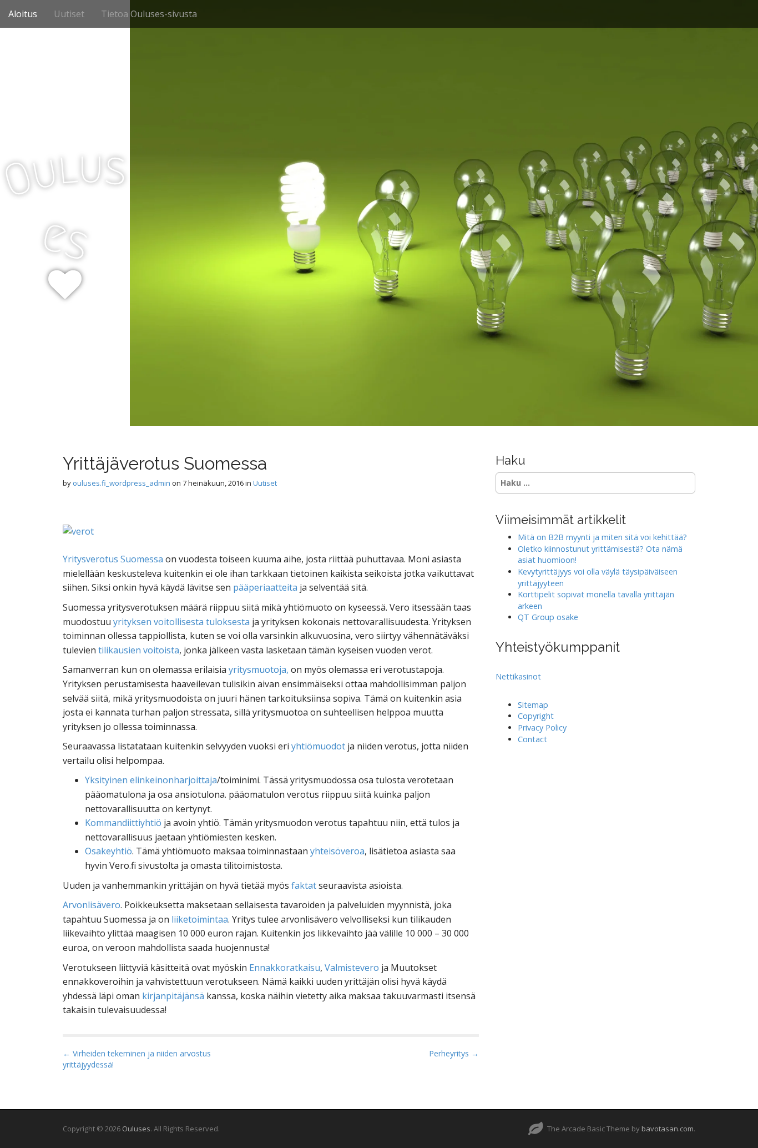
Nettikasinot (518, 676)
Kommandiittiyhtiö (124, 823)
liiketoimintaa (199, 919)
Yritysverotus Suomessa (113, 559)
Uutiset (69, 14)
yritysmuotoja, (257, 669)
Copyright (536, 716)
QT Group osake (548, 617)
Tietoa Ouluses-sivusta (149, 14)
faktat (305, 885)
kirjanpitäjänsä (174, 996)
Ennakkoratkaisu (284, 967)
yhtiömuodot (319, 746)
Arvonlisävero (91, 905)
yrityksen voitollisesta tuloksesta (181, 622)
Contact (532, 739)
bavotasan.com (667, 1129)
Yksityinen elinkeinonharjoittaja (151, 780)
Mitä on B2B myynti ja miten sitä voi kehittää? (602, 537)
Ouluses (136, 1129)
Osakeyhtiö (108, 851)
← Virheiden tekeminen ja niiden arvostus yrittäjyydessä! (137, 1059)
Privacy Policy (542, 727)
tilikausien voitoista (138, 650)
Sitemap (533, 704)
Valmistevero (353, 967)
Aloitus (22, 14)
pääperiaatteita (266, 587)
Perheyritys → (454, 1053)
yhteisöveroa (337, 851)
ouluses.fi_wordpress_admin (121, 483)
